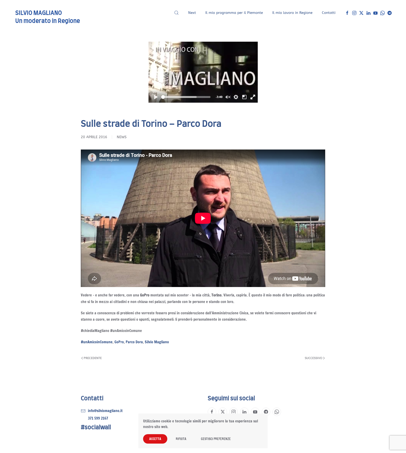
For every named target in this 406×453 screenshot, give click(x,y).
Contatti (329, 13)
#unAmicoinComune (97, 341)
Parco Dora (134, 341)
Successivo (313, 358)
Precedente (93, 358)
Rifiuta (181, 439)
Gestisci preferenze (216, 439)
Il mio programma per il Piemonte (234, 13)
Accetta (155, 439)
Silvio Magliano (157, 341)
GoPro (119, 341)
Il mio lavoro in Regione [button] (292, 13)
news (122, 137)
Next (192, 13)
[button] (176, 12)
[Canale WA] (382, 13)
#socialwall (96, 427)
